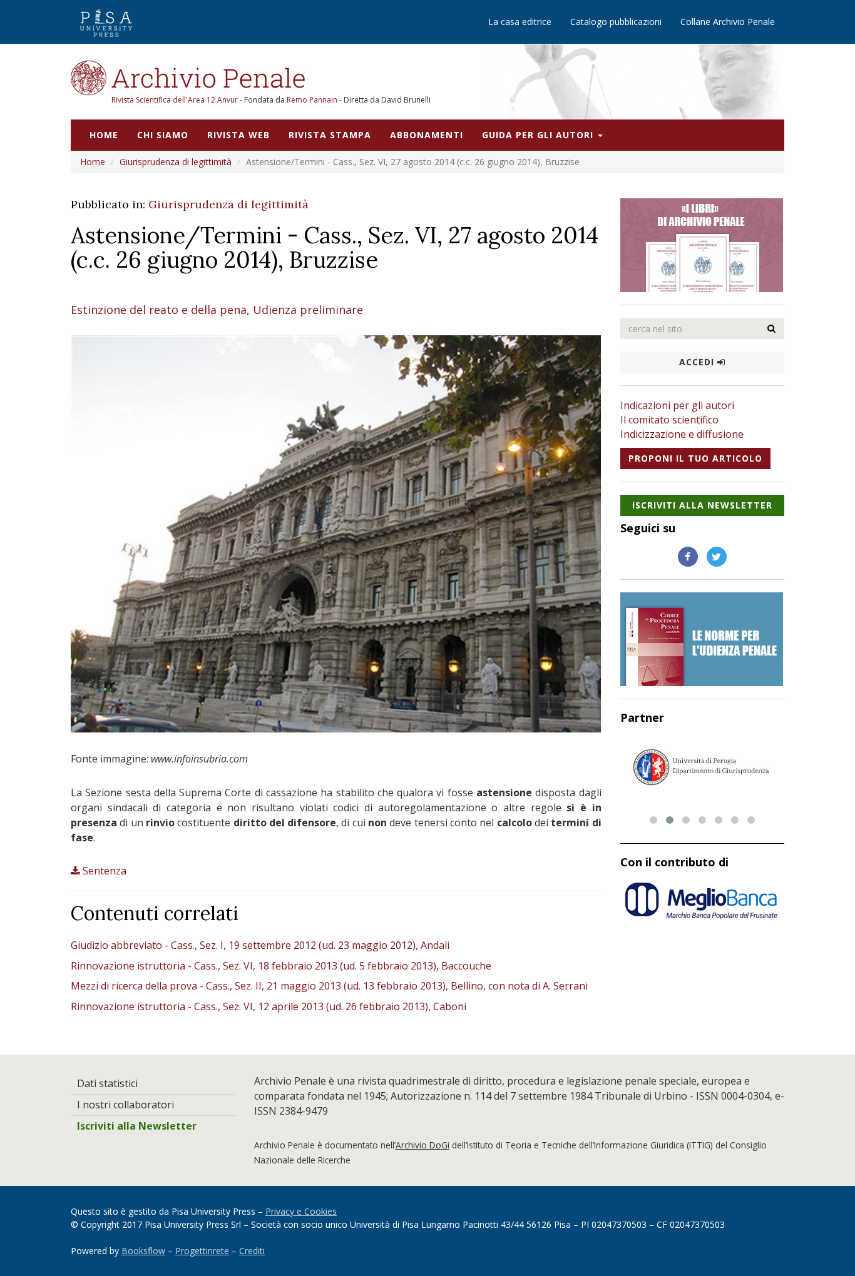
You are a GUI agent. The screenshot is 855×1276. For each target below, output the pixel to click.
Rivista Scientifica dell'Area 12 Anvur (175, 99)
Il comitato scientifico (669, 420)
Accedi (698, 362)
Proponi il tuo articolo (695, 458)
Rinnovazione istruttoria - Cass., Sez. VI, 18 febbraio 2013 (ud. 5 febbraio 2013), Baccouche (281, 966)
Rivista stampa (330, 135)
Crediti (252, 1251)
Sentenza (104, 871)
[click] (771, 328)
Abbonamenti (426, 135)
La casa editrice (519, 22)
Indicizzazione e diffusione (682, 434)
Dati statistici (107, 1083)
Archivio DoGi (422, 1145)
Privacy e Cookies (301, 1211)
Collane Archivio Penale (727, 22)
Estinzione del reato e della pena (159, 309)
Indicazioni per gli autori (677, 405)
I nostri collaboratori (125, 1104)
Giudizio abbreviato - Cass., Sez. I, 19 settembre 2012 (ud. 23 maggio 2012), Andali (260, 945)
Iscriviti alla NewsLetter (702, 505)
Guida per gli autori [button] (539, 135)
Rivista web (238, 135)
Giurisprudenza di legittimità (176, 162)
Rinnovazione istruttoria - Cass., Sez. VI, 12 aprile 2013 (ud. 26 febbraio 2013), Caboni (268, 1006)
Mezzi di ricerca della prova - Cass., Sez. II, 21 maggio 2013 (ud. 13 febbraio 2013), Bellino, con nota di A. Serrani (329, 986)
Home (104, 135)
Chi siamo (162, 135)
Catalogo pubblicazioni (616, 22)
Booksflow (143, 1251)
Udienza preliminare (308, 309)
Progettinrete (202, 1251)
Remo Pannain (312, 99)
